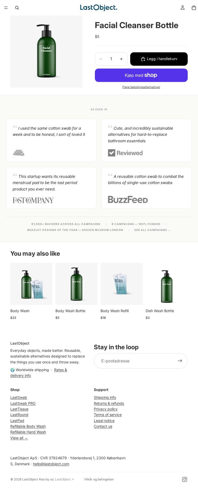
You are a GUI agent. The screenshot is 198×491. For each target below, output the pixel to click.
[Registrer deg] (180, 360)
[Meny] (6, 8)
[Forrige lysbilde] (16, 284)
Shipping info (105, 397)
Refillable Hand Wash (28, 432)
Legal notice (104, 420)
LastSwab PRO (23, 403)
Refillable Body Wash (28, 426)
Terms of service (108, 414)
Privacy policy (106, 409)
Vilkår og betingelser (99, 479)
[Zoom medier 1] (46, 51)
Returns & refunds (109, 403)
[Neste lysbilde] (46, 284)
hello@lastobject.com (51, 463)
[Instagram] (185, 479)
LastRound (19, 414)
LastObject (30, 479)
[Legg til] (44, 297)
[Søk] (17, 7)
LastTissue (19, 409)
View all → (19, 438)
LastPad (17, 420)
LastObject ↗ (64, 479)
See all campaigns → (152, 230)
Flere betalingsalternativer (141, 87)
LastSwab (18, 397)
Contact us (103, 426)
